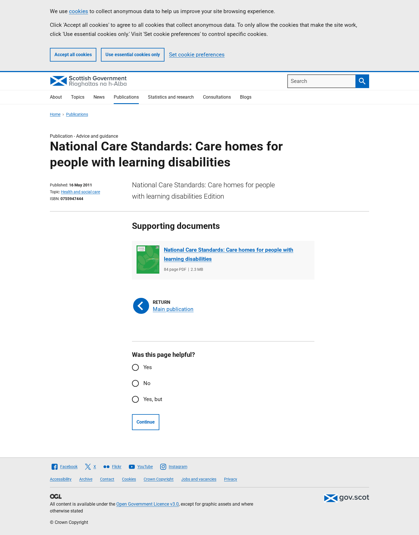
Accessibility (61, 479)
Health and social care (80, 192)
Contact (107, 479)
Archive (85, 479)
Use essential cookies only (132, 54)
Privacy (230, 479)
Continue (146, 422)
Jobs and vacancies (198, 479)
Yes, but (152, 399)
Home (55, 114)
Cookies (129, 479)
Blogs (245, 97)
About (56, 97)
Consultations (217, 97)
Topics (77, 97)
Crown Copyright (159, 479)
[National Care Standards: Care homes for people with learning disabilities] (148, 259)
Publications (126, 97)
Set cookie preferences (197, 54)
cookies (78, 11)
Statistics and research (171, 97)
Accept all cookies (73, 54)
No (146, 383)
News (99, 97)
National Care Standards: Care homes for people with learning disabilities (228, 254)
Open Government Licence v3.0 (147, 504)
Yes (147, 367)
